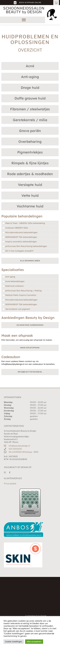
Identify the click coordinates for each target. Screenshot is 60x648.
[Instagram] (5, 472)
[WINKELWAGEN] (56, 2)
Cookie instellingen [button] (13, 641)
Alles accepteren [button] (34, 641)
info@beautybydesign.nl (12, 364)
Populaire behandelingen (21, 216)
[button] (24, 20)
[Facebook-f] (10, 472)
